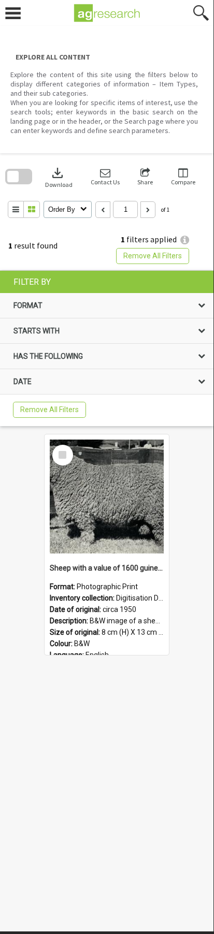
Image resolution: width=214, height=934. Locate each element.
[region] (106, 348)
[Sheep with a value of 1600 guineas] (107, 496)
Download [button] (59, 176)
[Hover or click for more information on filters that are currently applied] (184, 240)
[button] (105, 177)
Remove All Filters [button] (152, 256)
